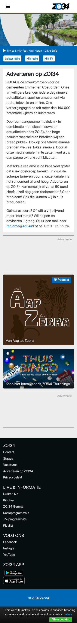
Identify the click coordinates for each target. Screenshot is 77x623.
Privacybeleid (12, 477)
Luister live (10, 494)
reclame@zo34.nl (20, 226)
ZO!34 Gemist (13, 506)
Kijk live (8, 500)
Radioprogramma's (16, 513)
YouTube (9, 554)
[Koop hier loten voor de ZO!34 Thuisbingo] (38, 368)
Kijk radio (32, 58)
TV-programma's (15, 519)
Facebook (10, 542)
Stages (8, 458)
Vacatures (10, 464)
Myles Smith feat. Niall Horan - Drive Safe (32, 50)
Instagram (10, 548)
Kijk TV (48, 58)
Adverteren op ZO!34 (18, 471)
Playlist (8, 525)
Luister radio (12, 58)
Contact (8, 452)
